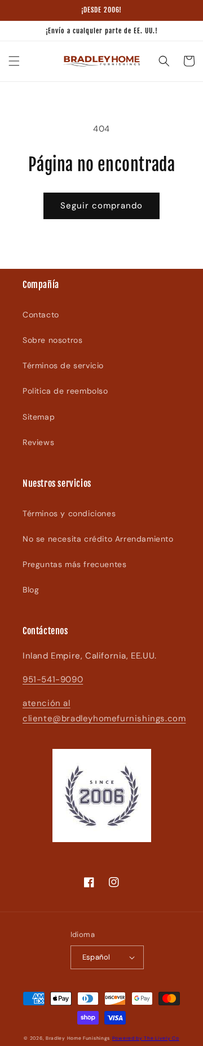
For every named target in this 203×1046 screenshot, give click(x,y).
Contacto (41, 315)
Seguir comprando (101, 205)
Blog (31, 590)
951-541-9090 (53, 679)
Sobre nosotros (52, 340)
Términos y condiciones (69, 513)
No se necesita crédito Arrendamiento (98, 539)
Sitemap (39, 417)
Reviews (38, 442)
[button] (14, 61)
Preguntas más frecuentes (74, 564)
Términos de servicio (63, 365)
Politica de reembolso (65, 391)
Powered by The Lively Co (145, 1038)
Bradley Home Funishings (78, 1038)
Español (96, 957)
